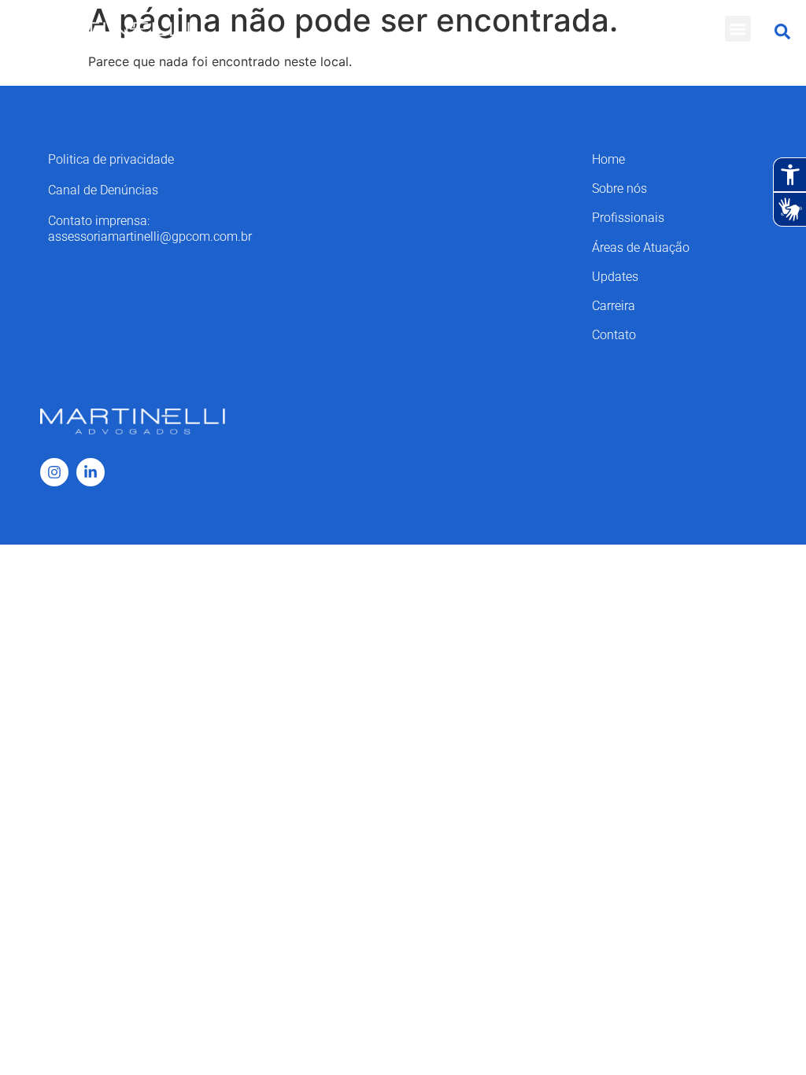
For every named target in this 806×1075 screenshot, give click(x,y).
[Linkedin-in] (90, 472)
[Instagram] (54, 472)
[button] (738, 29)
